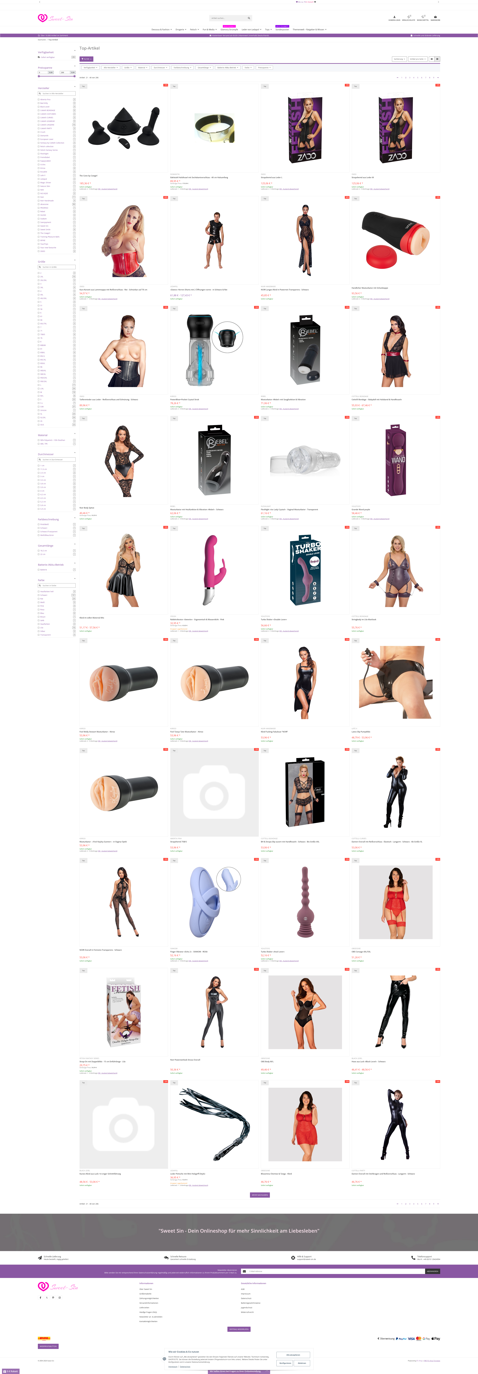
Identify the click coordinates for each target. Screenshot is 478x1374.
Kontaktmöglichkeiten (148, 1321)
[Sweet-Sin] (58, 1286)
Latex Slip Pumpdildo (361, 731)
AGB (242, 1289)
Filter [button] (86, 59)
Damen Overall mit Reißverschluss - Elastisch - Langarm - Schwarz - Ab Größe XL (387, 841)
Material (141, 67)
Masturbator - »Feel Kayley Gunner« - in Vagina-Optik (103, 841)
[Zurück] (397, 77)
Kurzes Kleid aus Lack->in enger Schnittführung (100, 1173)
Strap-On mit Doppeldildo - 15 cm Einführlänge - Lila (102, 1061)
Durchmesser (159, 67)
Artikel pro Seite (416, 59)
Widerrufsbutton (48, 1346)
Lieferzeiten (144, 1307)
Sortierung (398, 59)
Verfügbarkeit (89, 67)
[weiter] (438, 77)
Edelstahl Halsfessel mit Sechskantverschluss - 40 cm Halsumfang (199, 177)
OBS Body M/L (267, 1061)
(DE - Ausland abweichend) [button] (107, 189)
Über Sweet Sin (145, 1289)
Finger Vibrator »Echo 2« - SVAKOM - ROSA (189, 951)
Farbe (247, 67)
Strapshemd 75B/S (178, 841)
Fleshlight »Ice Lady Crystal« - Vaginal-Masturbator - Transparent (289, 509)
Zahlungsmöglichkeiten (149, 1298)
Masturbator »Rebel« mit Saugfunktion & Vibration (283, 399)
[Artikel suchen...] (249, 18)
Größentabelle (145, 1294)
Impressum (172, 1367)
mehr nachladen (260, 1195)
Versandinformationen (148, 1303)
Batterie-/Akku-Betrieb (226, 67)
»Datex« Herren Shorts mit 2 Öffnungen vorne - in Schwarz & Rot (198, 289)
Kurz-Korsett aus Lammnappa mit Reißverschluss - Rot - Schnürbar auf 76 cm (113, 289)
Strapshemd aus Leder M (363, 177)
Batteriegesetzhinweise (250, 1303)
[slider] (38, 76)
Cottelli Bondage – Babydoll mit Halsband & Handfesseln (377, 399)
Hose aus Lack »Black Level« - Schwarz (369, 1061)
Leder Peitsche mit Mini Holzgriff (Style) (187, 1173)
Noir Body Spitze (87, 507)
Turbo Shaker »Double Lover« (274, 619)
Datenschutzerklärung (148, 1272)
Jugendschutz (246, 1307)
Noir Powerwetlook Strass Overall (185, 1059)
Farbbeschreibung (181, 67)
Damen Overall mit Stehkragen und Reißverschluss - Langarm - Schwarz (383, 1173)
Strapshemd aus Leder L (271, 177)
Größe (126, 67)
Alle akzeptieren (293, 1355)
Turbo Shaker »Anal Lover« (273, 951)
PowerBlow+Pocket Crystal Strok (184, 399)
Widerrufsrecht (247, 1312)
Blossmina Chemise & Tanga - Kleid (276, 1173)
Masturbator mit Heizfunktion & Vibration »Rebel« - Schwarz (196, 509)
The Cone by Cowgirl (88, 175)
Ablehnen (302, 1363)
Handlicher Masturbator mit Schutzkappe (370, 288)
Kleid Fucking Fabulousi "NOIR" (274, 731)
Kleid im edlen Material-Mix (92, 617)
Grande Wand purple (361, 509)
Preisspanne (263, 67)
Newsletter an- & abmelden (150, 1317)
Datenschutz (185, 1367)
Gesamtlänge (203, 67)
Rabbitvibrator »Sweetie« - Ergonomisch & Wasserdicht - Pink (197, 619)
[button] (39, 2)
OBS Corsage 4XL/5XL (361, 951)
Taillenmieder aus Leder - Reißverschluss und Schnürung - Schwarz (109, 399)
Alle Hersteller (110, 67)
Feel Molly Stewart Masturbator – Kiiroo (97, 731)
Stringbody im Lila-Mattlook (364, 619)
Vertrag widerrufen (239, 1329)
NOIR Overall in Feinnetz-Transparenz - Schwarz (101, 950)
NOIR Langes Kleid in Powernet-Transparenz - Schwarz (285, 289)
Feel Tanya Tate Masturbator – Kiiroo (186, 731)
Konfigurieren (285, 1363)
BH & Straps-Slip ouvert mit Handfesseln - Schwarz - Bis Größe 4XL (290, 841)
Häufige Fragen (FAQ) (148, 1312)
